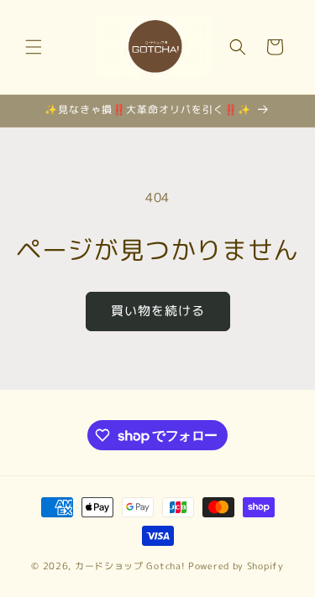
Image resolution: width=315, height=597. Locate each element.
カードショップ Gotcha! (130, 566)
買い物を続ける (158, 310)
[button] (33, 47)
